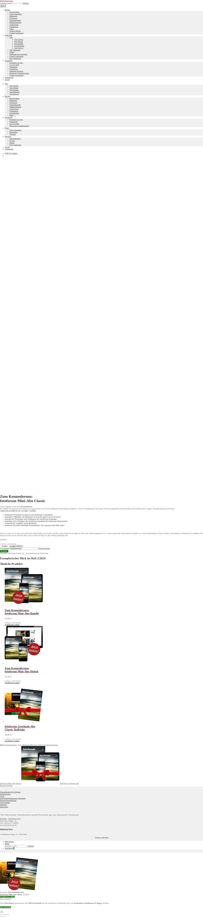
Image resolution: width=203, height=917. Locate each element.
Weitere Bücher (15, 31)
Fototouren (13, 67)
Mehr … (12, 115)
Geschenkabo (19, 46)
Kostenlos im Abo (16, 63)
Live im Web (14, 65)
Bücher (7, 10)
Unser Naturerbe (15, 14)
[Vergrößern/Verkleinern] (1, 914)
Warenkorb (9, 848)
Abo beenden (5, 803)
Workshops (13, 69)
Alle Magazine (14, 50)
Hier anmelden (5, 907)
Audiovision (14, 25)
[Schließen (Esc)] (8, 914)
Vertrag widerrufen (102, 838)
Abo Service (18, 48)
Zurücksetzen (45, 549)
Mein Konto (9, 842)
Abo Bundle (18, 44)
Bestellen (4, 551)
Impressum (4, 807)
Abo (11, 37)
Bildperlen (13, 16)
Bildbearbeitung (15, 23)
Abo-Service (14, 94)
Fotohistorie (13, 27)
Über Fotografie (15, 130)
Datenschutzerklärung (8, 801)
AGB (2, 796)
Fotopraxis (13, 18)
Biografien (13, 132)
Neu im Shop (14, 12)
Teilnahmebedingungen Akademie (12, 798)
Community (9, 78)
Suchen (25, 3)
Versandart (4, 549)
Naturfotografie (15, 20)
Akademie (8, 61)
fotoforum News (6, 829)
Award (7, 80)
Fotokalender (14, 113)
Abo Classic (18, 40)
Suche (7, 844)
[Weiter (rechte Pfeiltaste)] (3, 916)
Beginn (5, 546)
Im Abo (12, 141)
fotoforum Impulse (16, 71)
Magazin (8, 137)
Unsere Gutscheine (16, 33)
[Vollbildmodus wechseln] (3, 914)
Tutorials (12, 134)
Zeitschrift (8, 35)
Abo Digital (18, 42)
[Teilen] (6, 914)
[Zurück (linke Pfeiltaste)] (1, 916)
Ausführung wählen (12, 625)
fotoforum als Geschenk (18, 54)
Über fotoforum (15, 59)
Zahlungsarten (5, 794)
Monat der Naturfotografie (19, 73)
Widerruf (3, 805)
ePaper (11, 52)
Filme (11, 29)
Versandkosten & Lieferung (10, 792)
